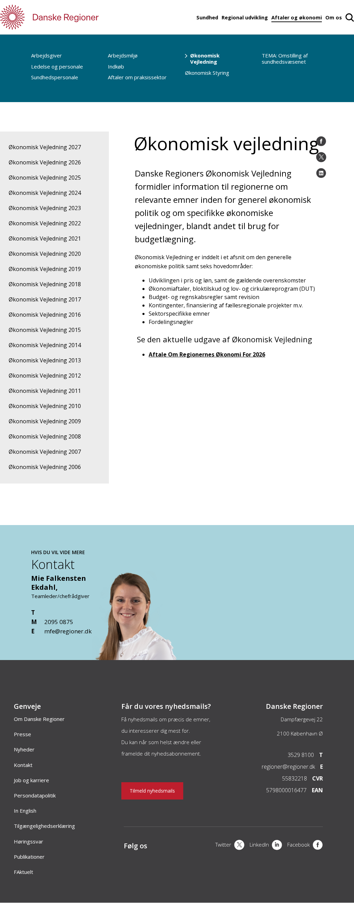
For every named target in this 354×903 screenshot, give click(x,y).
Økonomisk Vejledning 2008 (45, 436)
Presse (22, 734)
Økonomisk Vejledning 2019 (45, 269)
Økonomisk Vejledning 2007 (45, 451)
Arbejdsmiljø (123, 55)
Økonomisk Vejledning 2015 (45, 330)
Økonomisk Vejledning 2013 (45, 360)
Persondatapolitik (35, 795)
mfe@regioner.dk (68, 631)
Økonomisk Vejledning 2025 (45, 177)
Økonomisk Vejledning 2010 (45, 406)
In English (25, 810)
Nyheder (24, 749)
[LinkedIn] (321, 173)
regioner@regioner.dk (288, 766)
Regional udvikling (245, 17)
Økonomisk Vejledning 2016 (45, 314)
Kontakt (23, 764)
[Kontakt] (142, 656)
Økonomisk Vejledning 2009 (45, 421)
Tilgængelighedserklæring (44, 825)
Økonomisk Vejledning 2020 (45, 254)
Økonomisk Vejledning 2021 (45, 238)
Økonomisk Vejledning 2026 (45, 162)
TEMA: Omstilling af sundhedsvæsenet (285, 58)
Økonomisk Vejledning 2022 (45, 223)
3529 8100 (301, 755)
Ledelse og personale (57, 66)
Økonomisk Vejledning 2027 (45, 147)
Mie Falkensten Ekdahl (58, 583)
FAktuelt (23, 871)
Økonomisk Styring (207, 72)
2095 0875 (58, 622)
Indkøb (116, 66)
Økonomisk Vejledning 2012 (45, 375)
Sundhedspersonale (54, 77)
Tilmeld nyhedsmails (152, 790)
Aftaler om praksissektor (137, 77)
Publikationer (29, 856)
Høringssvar (28, 841)
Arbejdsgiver (46, 55)
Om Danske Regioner (39, 718)
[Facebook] (321, 141)
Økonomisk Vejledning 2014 (45, 345)
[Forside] (69, 17)
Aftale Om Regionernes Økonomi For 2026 (207, 354)
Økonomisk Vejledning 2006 (45, 467)
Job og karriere (31, 780)
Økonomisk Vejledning (205, 58)
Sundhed (207, 17)
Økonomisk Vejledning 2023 (45, 208)
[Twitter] (321, 157)
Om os (333, 17)
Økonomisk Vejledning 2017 (45, 299)
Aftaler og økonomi (296, 17)
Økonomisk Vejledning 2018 (45, 284)
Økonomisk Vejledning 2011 (45, 391)
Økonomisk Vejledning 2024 (45, 193)
